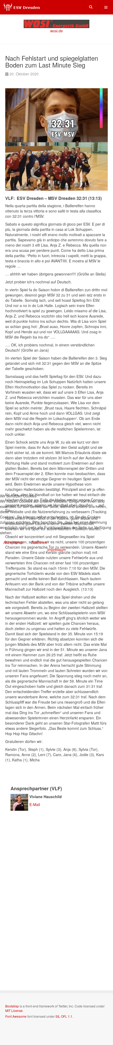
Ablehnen (39, 542)
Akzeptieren (13, 542)
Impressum (56, 549)
